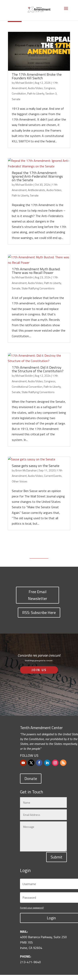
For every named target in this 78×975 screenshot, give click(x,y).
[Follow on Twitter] (31, 763)
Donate (30, 778)
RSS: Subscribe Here (39, 612)
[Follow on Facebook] (39, 763)
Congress (49, 88)
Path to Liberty (35, 93)
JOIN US (39, 669)
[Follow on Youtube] (23, 763)
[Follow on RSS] (63, 763)
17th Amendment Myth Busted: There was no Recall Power (36, 270)
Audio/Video (35, 88)
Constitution (19, 93)
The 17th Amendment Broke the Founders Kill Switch (37, 76)
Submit (56, 857)
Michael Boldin (24, 82)
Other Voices (19, 481)
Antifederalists (36, 190)
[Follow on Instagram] (55, 763)
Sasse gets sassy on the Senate (35, 465)
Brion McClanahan (26, 470)
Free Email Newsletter (37, 595)
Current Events (53, 476)
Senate (16, 99)
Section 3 (51, 93)
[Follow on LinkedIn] (47, 763)
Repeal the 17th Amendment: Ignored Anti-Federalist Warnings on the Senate (37, 176)
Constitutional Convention (27, 386)
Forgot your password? (32, 908)
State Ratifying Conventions (38, 288)
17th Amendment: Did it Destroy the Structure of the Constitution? (37, 369)
